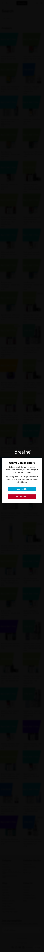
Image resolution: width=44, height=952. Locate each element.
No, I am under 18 (22, 496)
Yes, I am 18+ (22, 489)
